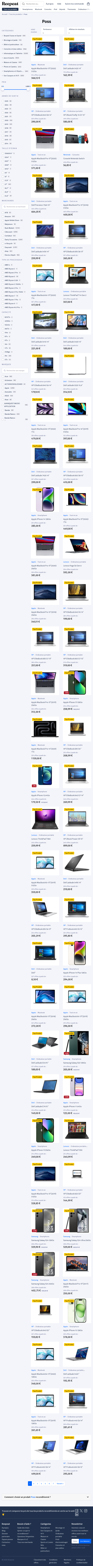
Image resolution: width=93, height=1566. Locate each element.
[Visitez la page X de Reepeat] (82, 1511)
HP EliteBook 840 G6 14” (41, 385)
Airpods (62, 9)
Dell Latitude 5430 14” (40, 251)
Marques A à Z (22, 1539)
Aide (59, 4)
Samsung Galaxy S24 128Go (42, 1240)
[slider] (2, 89)
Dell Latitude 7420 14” (40, 475)
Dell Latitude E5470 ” (39, 1063)
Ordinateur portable (75, 65)
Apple (33, 65)
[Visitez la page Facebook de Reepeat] (77, 1511)
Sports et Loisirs (47, 1542)
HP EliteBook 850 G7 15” (73, 658)
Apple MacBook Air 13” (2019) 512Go (43, 884)
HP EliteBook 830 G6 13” (41, 929)
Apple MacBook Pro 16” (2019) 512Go (75, 430)
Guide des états (23, 1528)
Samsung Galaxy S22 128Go (74, 1063)
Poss (33, 1497)
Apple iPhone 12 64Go (40, 795)
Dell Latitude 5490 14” (72, 882)
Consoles (47, 9)
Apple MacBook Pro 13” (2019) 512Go (43, 1195)
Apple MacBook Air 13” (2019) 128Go (43, 1422)
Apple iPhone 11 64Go (72, 1106)
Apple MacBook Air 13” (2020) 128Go (43, 1375)
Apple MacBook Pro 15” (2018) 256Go (43, 613)
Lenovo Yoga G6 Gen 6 (72, 566)
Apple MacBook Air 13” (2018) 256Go (43, 1017)
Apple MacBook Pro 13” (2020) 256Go (43, 567)
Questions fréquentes (25, 1536)
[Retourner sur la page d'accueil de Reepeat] (10, 4)
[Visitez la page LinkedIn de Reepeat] (76, 1515)
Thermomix (71, 9)
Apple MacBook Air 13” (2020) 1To (43, 296)
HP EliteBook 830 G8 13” (73, 251)
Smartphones (28, 9)
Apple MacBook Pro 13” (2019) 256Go (43, 703)
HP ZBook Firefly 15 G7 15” (74, 115)
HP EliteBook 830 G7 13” (41, 658)
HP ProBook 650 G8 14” (41, 1467)
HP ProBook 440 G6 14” (73, 1420)
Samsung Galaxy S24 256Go (42, 1284)
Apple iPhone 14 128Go (41, 519)
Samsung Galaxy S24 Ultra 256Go (77, 1240)
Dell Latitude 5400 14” (72, 342)
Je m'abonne (85, 1541)
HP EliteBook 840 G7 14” (73, 795)
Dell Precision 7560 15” (40, 205)
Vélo (42, 1545)
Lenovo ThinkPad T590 (72, 1150)
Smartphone (42, 515)
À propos (49, 4)
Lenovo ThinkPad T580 (40, 839)
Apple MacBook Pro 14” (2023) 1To (43, 750)
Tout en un (42, 155)
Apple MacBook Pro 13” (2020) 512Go (43, 160)
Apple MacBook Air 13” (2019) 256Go (75, 1017)
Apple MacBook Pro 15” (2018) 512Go (75, 206)
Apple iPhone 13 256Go (40, 1150)
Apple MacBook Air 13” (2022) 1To (43, 430)
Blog (3, 1531)
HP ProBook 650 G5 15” (72, 929)
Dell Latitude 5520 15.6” (72, 385)
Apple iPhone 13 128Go (72, 702)
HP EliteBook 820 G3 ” (72, 1194)
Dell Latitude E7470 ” (39, 1106)
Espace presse (7, 1539)
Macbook (38, 9)
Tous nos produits (10, 9)
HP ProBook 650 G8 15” (73, 1467)
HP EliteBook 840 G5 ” (40, 1330)
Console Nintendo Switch (74, 158)
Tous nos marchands (25, 1542)
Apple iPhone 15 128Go (73, 1330)
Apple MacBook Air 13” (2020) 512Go (43, 69)
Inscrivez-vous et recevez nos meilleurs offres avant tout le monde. (80, 1532)
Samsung (66, 1059)
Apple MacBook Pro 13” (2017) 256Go (75, 1285)
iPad (55, 9)
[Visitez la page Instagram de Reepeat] (86, 1511)
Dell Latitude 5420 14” (72, 68)
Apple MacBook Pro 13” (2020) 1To (75, 520)
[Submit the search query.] (5, 206)
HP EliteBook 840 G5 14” (73, 612)
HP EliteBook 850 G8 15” (73, 475)
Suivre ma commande (74, 4)
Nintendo (67, 155)
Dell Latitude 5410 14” (40, 342)
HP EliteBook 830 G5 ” (72, 749)
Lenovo (66, 291)
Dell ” (33, 973)
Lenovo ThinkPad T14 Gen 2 (74, 295)
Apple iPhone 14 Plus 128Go (75, 973)
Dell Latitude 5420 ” (71, 1374)
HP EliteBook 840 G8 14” (41, 115)
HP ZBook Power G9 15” (73, 839)
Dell (65, 65)
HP (32, 111)
